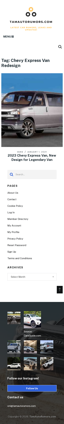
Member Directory (17, 219)
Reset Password (16, 245)
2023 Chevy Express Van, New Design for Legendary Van (32, 158)
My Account (14, 225)
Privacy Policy (15, 238)
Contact (11, 199)
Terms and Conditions (19, 258)
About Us (12, 192)
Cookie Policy (15, 205)
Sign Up (11, 251)
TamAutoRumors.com (42, 416)
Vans (20, 152)
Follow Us (32, 388)
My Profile (13, 232)
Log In (11, 212)
